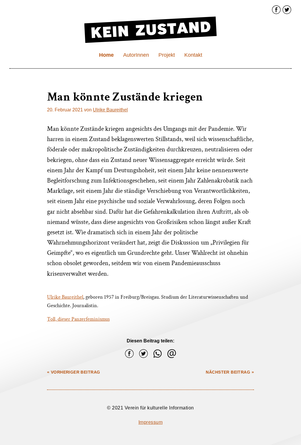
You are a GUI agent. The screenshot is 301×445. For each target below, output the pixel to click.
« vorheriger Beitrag (73, 372)
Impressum (150, 422)
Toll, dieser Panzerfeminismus (78, 319)
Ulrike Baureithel (110, 109)
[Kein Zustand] (171, 353)
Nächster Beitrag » (230, 372)
